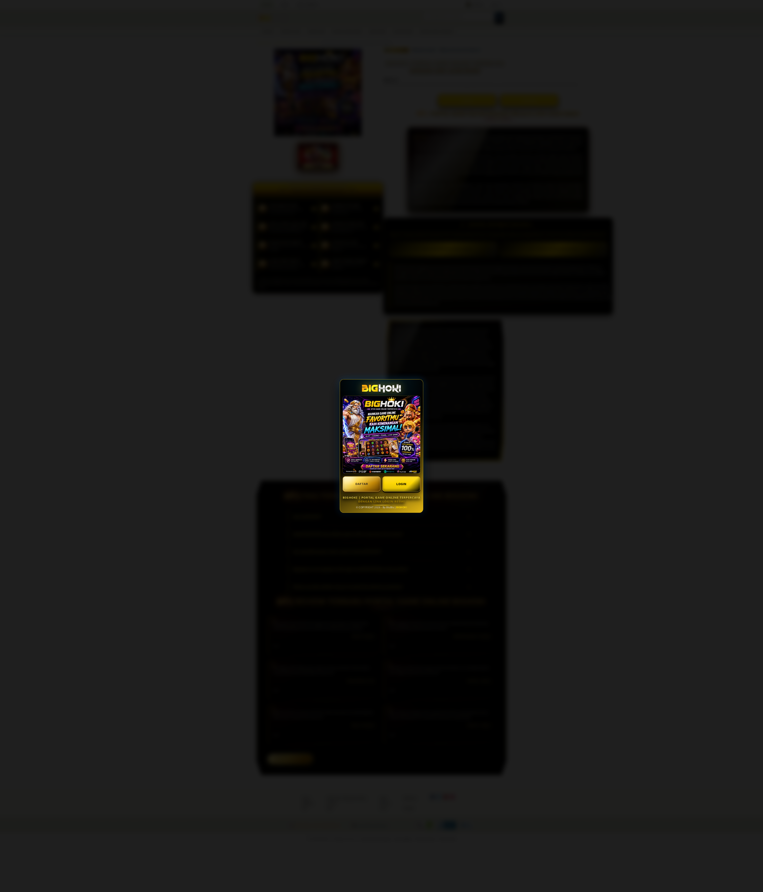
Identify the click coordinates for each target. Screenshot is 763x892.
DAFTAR (361, 484)
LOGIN (401, 484)
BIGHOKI (401, 507)
